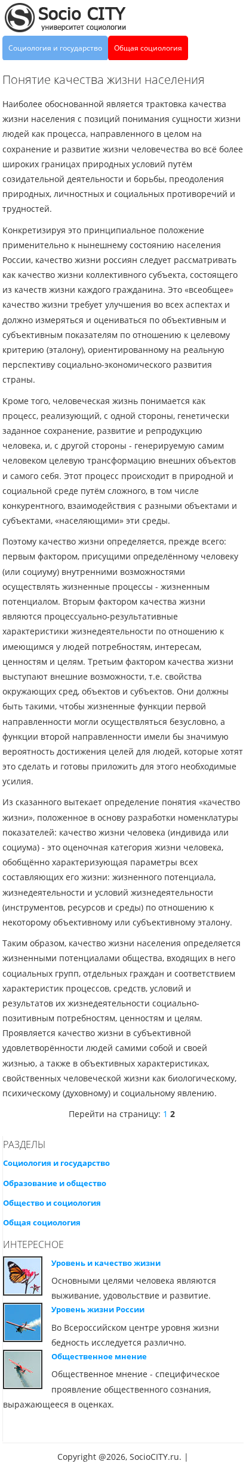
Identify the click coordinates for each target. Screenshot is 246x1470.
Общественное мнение (99, 1356)
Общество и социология (52, 1202)
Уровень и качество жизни (106, 1263)
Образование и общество (54, 1183)
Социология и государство (55, 48)
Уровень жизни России (97, 1309)
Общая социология (148, 48)
